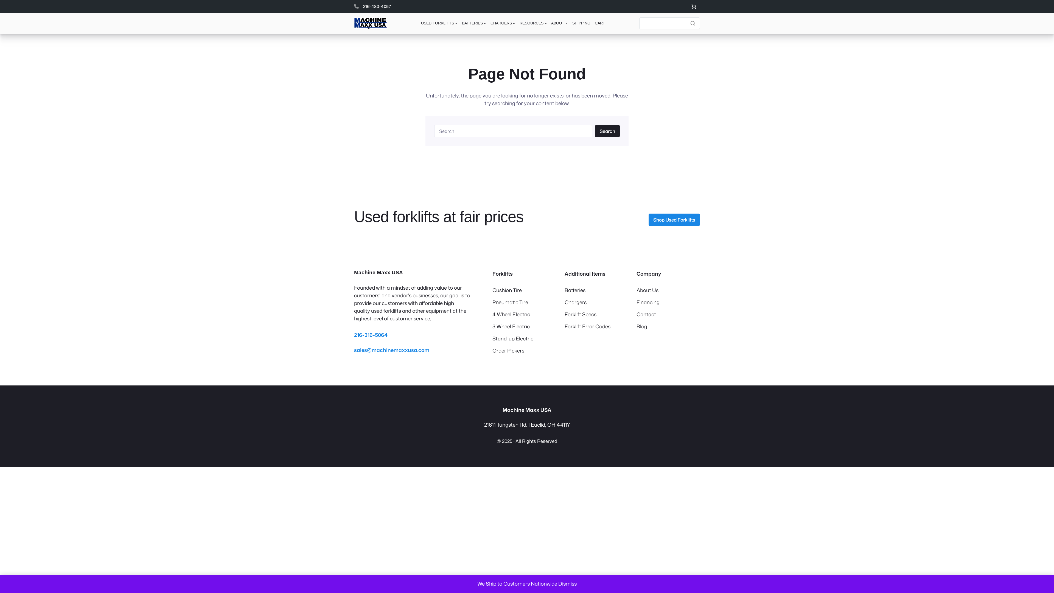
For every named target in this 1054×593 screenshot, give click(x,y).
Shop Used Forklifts (674, 220)
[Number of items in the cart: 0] (693, 6)
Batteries (575, 290)
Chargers (576, 302)
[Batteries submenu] (485, 23)
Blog (642, 326)
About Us (647, 290)
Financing (648, 302)
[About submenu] (566, 23)
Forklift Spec (579, 314)
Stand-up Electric (512, 338)
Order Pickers (508, 350)
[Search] (692, 23)
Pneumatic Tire (510, 302)
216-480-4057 (377, 6)
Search (607, 131)
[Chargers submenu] (514, 23)
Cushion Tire (507, 290)
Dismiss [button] (567, 583)
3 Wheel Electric (511, 326)
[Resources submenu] (546, 23)
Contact (646, 314)
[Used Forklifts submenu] (456, 23)
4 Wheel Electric (511, 314)
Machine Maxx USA (378, 272)
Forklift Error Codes (587, 326)
